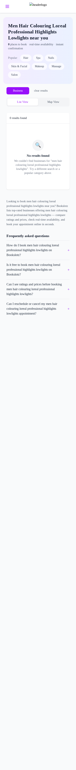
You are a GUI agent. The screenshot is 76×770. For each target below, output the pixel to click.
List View (22, 101)
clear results (41, 90)
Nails (51, 57)
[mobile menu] (7, 6)
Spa (38, 57)
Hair (25, 57)
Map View (53, 101)
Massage (56, 66)
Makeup (39, 66)
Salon (14, 74)
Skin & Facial (19, 66)
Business (18, 90)
